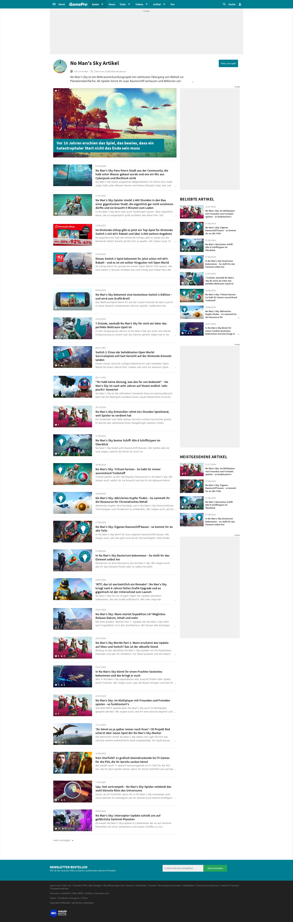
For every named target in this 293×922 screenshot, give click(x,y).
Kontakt (152, 885)
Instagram (74, 898)
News (112, 4)
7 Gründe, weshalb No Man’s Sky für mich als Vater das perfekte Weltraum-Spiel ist (131, 325)
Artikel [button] (157, 4)
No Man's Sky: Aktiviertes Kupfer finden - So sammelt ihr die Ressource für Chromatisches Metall (132, 500)
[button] (58, 4)
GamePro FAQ (80, 885)
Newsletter (141, 885)
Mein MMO (78, 893)
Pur (173, 4)
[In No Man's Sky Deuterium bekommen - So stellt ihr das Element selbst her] (72, 560)
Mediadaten (189, 885)
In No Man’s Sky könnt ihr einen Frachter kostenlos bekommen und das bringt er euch (128, 673)
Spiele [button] (95, 4)
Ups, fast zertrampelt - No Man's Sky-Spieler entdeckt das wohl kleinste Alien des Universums (133, 788)
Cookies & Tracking (229, 885)
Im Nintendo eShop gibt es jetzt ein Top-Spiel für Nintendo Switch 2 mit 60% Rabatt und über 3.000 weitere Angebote (134, 232)
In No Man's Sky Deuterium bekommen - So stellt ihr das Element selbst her (132, 557)
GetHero (89, 893)
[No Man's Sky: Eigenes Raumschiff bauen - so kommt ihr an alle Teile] (72, 532)
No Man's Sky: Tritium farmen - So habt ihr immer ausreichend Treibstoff (128, 471)
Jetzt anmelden (215, 868)
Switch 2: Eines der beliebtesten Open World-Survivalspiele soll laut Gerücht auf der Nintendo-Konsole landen (133, 356)
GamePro (66, 893)
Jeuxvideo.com (102, 893)
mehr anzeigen (62, 840)
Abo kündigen (95, 885)
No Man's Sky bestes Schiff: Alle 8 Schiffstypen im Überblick (127, 442)
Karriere (130, 885)
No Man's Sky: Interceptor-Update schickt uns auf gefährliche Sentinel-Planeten (127, 817)
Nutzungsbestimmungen (169, 885)
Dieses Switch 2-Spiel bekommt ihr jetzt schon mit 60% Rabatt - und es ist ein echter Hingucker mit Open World (132, 260)
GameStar (55, 893)
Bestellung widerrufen (114, 885)
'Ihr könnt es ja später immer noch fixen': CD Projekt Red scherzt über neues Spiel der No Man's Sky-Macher (132, 731)
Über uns (67, 885)
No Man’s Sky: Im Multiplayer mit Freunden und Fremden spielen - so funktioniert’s (132, 702)
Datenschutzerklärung (207, 885)
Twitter (53, 898)
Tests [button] (123, 4)
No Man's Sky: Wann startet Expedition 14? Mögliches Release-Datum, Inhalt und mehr (130, 616)
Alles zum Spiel (228, 63)
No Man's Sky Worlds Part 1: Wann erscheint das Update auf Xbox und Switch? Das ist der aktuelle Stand (132, 645)
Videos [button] (139, 4)
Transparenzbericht (59, 888)
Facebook (62, 898)
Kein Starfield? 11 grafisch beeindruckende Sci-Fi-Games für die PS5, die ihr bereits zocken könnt (132, 760)
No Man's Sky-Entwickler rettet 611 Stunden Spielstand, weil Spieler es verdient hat (132, 414)
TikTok (84, 898)
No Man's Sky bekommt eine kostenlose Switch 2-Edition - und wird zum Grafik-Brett (133, 296)
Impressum (55, 885)
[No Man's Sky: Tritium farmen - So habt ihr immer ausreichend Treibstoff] (72, 474)
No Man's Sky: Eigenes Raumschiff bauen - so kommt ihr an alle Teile (134, 529)
